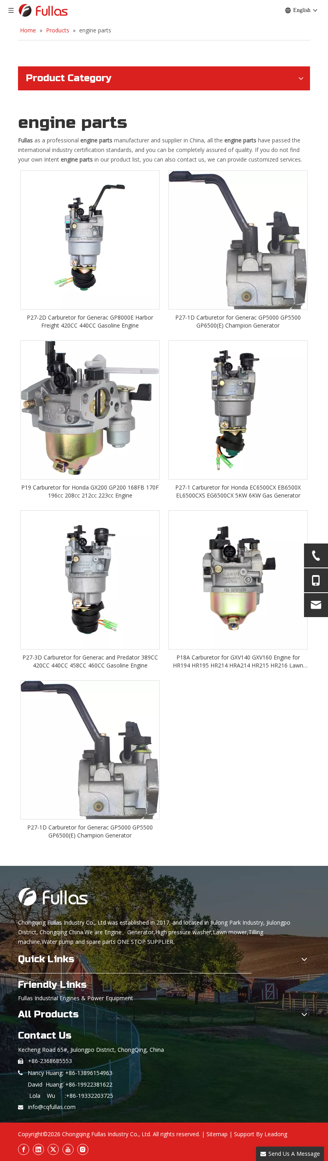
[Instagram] (82, 1149)
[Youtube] (68, 1149)
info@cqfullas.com (52, 1107)
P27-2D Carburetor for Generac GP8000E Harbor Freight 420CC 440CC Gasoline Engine (90, 321)
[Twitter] (53, 1149)
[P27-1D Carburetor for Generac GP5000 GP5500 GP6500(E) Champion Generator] (238, 294)
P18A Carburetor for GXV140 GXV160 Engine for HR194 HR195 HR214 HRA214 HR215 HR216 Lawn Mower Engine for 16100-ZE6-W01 (238, 661)
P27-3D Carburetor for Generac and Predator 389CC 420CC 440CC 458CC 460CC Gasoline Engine (90, 661)
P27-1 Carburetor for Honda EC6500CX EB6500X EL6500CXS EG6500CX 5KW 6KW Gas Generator (238, 491)
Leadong (275, 1134)
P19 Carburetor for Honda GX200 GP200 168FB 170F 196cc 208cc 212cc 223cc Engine (90, 491)
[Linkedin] (38, 1149)
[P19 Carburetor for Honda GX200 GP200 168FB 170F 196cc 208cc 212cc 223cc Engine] (90, 407)
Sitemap (217, 1134)
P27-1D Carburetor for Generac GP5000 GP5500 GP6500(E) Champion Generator (238, 321)
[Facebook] (23, 1149)
